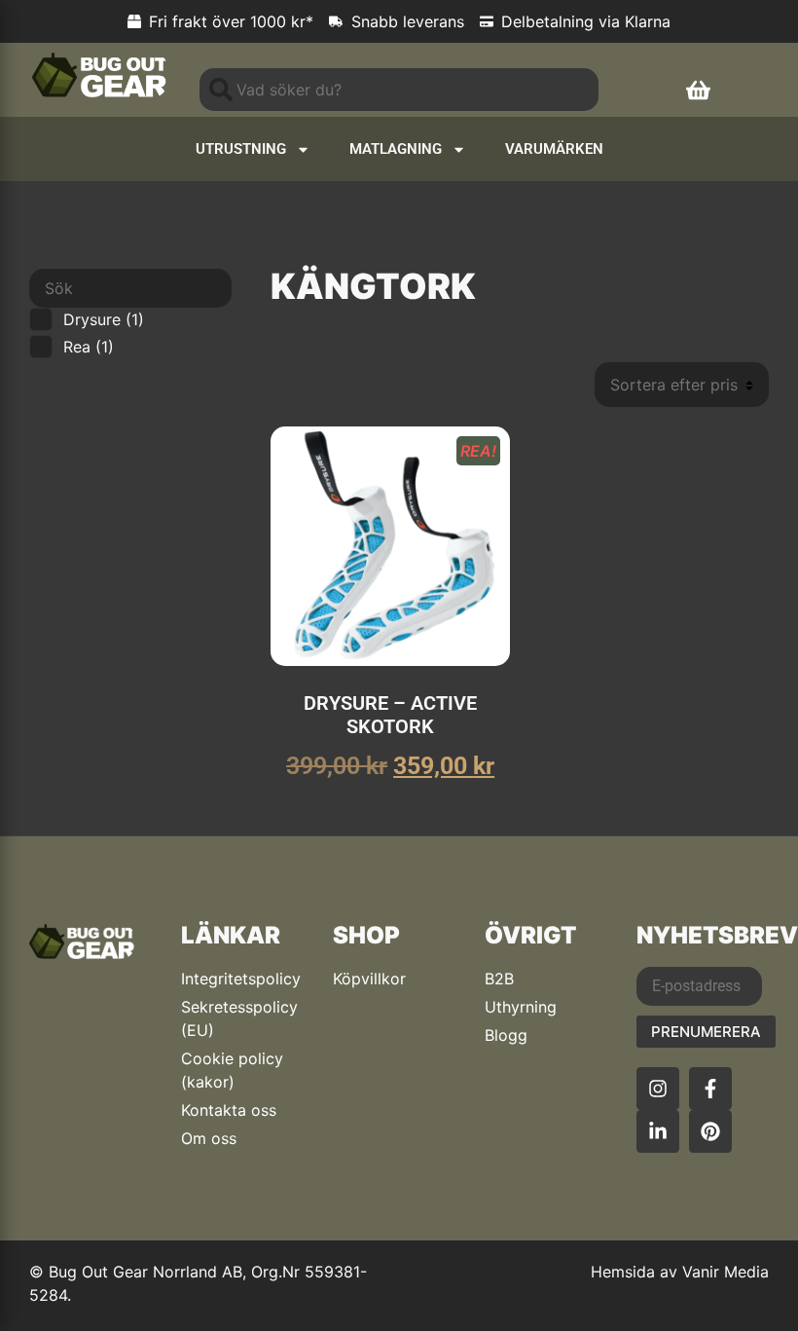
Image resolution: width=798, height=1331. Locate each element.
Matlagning (395, 149)
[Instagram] (657, 1088)
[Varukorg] (698, 90)
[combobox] (399, 89)
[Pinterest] (710, 1131)
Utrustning (241, 149)
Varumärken (554, 149)
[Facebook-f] (710, 1088)
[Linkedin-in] (657, 1131)
